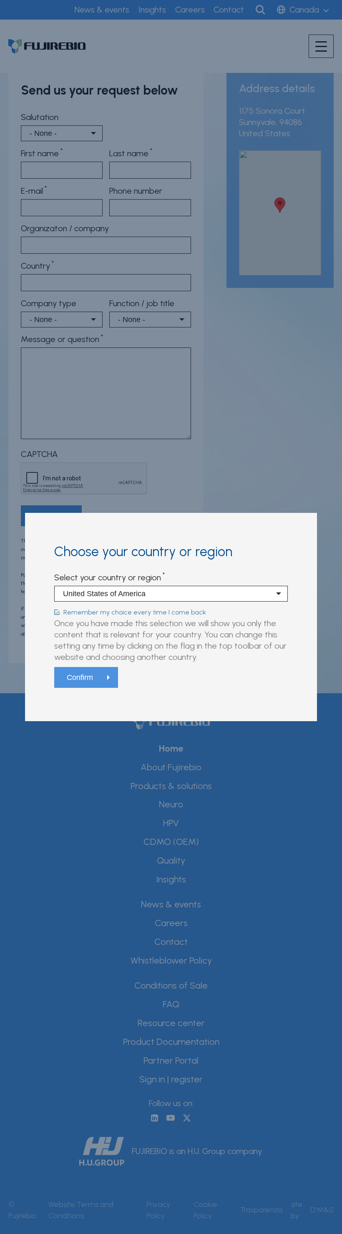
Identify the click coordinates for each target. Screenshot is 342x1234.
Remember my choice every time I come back (134, 612)
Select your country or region (107, 577)
